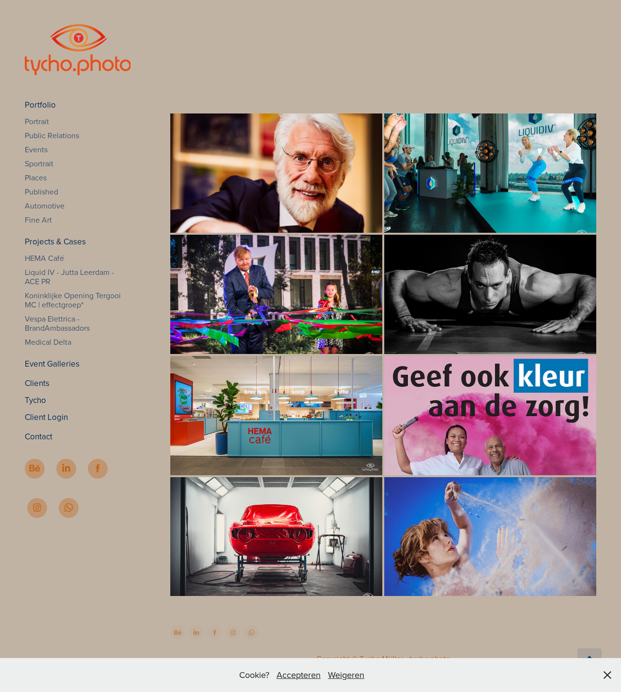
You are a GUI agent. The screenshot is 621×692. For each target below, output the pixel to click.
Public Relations (52, 135)
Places (36, 177)
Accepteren (299, 675)
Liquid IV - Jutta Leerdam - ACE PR (69, 277)
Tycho (35, 400)
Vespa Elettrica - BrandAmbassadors (57, 323)
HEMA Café (44, 258)
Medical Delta (48, 342)
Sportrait (39, 163)
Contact (38, 436)
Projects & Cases (55, 241)
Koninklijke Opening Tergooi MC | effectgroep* (73, 300)
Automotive (45, 205)
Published (41, 191)
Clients (37, 383)
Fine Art (38, 219)
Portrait (37, 121)
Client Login (46, 417)
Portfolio (40, 105)
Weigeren (346, 675)
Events (36, 149)
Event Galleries (52, 364)
